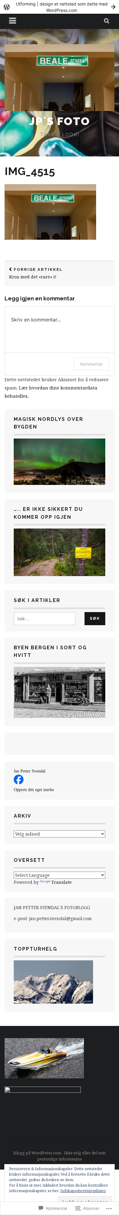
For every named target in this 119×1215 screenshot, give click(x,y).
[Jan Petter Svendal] (18, 783)
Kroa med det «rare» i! (36, 273)
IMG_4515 (30, 171)
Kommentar (91, 364)
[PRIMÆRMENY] (13, 21)
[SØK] (106, 21)
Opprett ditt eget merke (34, 789)
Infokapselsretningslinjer (83, 1190)
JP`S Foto (59, 121)
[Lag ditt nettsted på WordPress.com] (59, 7)
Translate (61, 882)
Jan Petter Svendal (29, 771)
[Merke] (45, 619)
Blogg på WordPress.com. (37, 1153)
